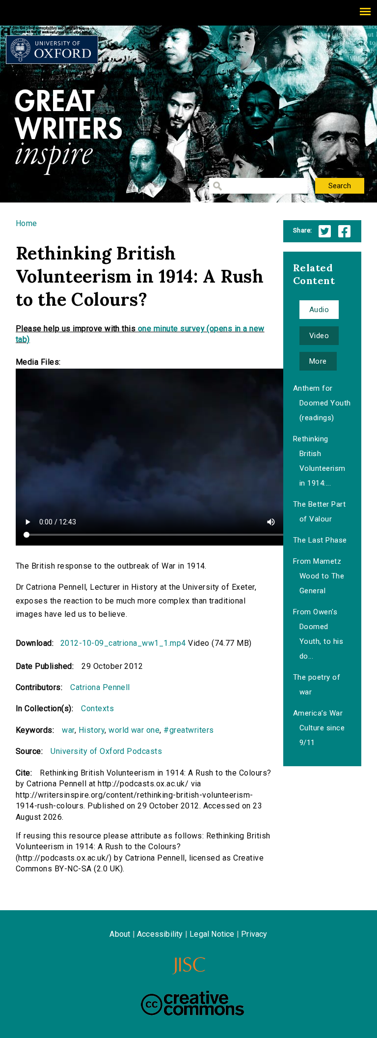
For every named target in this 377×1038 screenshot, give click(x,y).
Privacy (254, 934)
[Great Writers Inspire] (52, 49)
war (68, 730)
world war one (134, 730)
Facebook (344, 231)
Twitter (325, 231)
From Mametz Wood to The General (318, 576)
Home (26, 223)
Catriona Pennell (100, 687)
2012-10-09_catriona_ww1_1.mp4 (123, 643)
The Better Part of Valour (319, 511)
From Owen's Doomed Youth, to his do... (318, 634)
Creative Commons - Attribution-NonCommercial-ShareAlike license (192, 1003)
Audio (319, 309)
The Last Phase (320, 540)
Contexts (97, 708)
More (318, 361)
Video (319, 335)
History (92, 730)
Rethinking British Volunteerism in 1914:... (319, 461)
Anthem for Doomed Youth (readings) (322, 403)
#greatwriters (188, 730)
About (119, 934)
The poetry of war (316, 684)
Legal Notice (211, 934)
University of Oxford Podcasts (106, 751)
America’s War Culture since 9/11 (319, 728)
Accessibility (160, 934)
